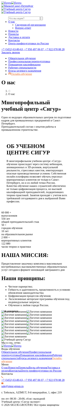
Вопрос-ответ (23, 27)
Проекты (13, 34)
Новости (13, 31)
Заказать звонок (10, 52)
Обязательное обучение (22, 58)
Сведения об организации (30, 24)
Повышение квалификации (24, 64)
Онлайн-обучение (21, 74)
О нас (11, 21)
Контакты (14, 40)
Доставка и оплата (19, 37)
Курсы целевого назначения (24, 70)
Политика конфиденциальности (20, 408)
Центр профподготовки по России (28, 43)
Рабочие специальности (22, 67)
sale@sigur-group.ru (12, 386)
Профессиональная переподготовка (29, 61)
